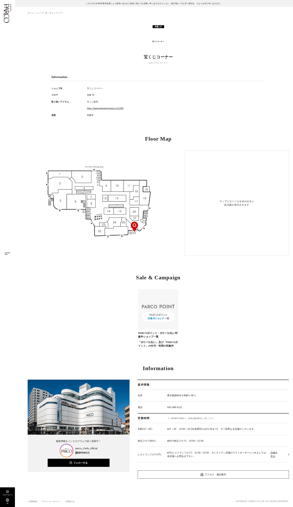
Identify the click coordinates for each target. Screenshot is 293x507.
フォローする (80, 462)
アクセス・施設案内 (215, 474)
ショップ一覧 (41, 13)
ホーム (31, 13)
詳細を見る (274, 454)
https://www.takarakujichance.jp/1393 (105, 108)
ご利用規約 (32, 501)
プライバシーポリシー (51, 501)
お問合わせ (70, 501)
